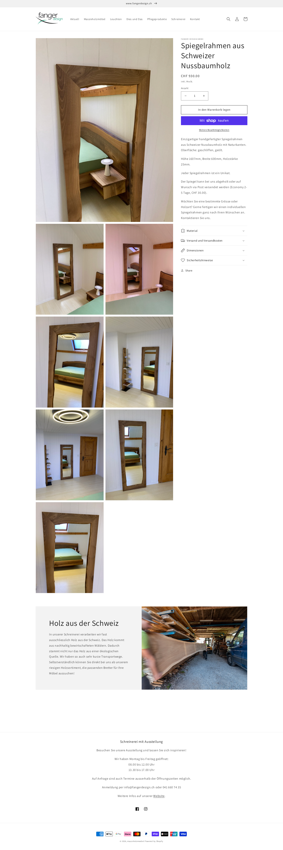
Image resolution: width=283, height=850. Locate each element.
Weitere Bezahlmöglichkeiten (214, 129)
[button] (228, 19)
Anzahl (184, 88)
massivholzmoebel (135, 841)
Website (158, 796)
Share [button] (189, 270)
